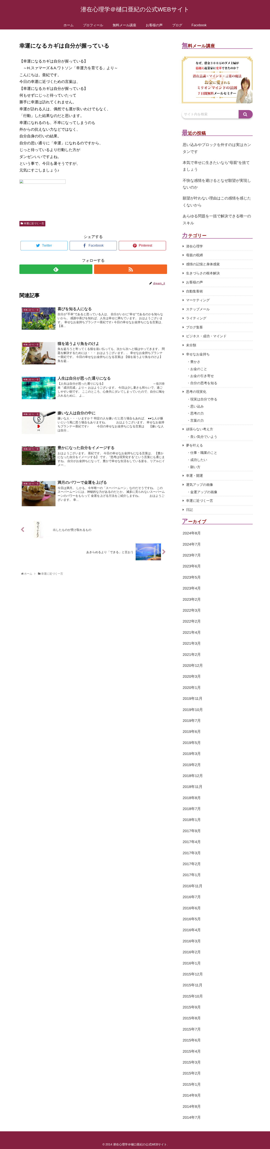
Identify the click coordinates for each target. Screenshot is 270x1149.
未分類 (191, 345)
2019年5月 (192, 743)
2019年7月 (192, 721)
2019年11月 (192, 698)
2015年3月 (192, 1062)
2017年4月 (192, 842)
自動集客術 (194, 291)
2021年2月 (192, 654)
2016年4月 (192, 930)
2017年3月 (192, 853)
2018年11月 (192, 787)
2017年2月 (192, 864)
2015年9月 (192, 1007)
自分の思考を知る (203, 383)
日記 (189, 509)
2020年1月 (192, 687)
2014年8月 (192, 1106)
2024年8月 (192, 533)
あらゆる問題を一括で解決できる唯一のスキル (217, 219)
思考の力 (197, 413)
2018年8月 (192, 798)
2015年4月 (192, 1051)
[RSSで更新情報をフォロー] (130, 269)
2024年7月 (192, 544)
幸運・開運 (194, 475)
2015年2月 (192, 1073)
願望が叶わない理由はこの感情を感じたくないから (217, 201)
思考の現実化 (196, 391)
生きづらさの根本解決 (203, 273)
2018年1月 (192, 820)
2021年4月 (192, 632)
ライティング (196, 318)
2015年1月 (192, 1084)
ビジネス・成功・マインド (206, 336)
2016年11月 (192, 886)
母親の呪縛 (194, 255)
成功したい (198, 460)
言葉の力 (197, 420)
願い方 (195, 467)
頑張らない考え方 (199, 429)
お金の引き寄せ (202, 376)
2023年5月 (192, 577)
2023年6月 (192, 566)
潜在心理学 (194, 246)
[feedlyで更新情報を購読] (55, 269)
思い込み (197, 406)
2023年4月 (192, 588)
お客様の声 (194, 282)
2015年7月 (192, 1029)
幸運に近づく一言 (34, 223)
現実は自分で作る (203, 399)
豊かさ (195, 362)
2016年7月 (192, 897)
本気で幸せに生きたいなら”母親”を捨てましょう (216, 166)
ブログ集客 (194, 327)
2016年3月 (192, 941)
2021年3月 (192, 643)
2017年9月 (192, 831)
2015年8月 (192, 1018)
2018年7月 (192, 809)
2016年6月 (192, 908)
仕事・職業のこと (203, 452)
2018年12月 (193, 776)
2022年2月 (192, 621)
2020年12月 (193, 665)
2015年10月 (193, 996)
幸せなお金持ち (198, 354)
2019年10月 (193, 710)
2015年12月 (193, 974)
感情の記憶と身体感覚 (203, 264)
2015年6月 (192, 1040)
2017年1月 (192, 875)
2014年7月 (192, 1117)
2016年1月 (192, 963)
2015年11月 (192, 985)
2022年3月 (192, 610)
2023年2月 (192, 599)
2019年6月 (192, 731)
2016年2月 (192, 952)
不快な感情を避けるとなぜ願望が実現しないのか (217, 183)
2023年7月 (192, 555)
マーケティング (198, 300)
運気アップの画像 (199, 484)
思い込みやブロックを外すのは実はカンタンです (217, 148)
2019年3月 (192, 754)
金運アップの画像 (203, 492)
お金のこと (198, 369)
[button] (246, 114)
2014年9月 (192, 1095)
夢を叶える (194, 445)
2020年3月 (192, 676)
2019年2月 (192, 765)
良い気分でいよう (203, 436)
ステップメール (198, 309)
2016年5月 (192, 919)
